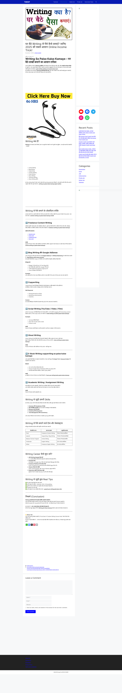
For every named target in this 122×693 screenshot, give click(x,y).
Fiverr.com (31, 235)
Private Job (79, 2)
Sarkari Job (72, 2)
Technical (56, 2)
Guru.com (31, 239)
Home (80, 171)
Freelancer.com (32, 237)
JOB (80, 173)
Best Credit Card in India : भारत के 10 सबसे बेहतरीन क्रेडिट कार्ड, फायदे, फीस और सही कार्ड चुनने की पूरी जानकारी (87, 150)
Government (82, 169)
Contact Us (28, 660)
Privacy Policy (28, 664)
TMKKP (27, 2)
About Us (27, 658)
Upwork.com (32, 234)
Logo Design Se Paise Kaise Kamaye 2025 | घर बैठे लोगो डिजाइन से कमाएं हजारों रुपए (43, 569)
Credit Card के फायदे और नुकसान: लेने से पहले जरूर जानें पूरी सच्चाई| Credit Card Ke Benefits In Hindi (87, 156)
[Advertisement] (48, 83)
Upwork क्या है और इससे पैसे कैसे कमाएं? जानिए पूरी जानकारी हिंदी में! (38, 568)
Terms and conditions (30, 666)
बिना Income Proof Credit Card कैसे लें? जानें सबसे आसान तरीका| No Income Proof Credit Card (87, 138)
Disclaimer (28, 662)
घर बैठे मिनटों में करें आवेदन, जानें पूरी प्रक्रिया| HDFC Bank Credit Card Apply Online (87, 132)
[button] (96, 2)
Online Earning (63, 2)
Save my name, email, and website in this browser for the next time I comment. (47, 607)
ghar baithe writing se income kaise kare (35, 567)
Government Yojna (89, 2)
